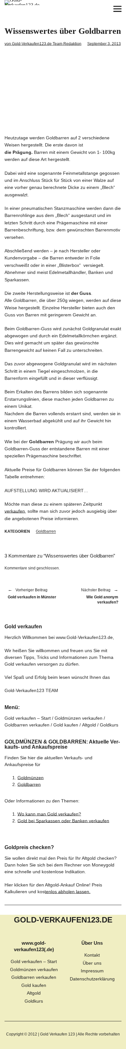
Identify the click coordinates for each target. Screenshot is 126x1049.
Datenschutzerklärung (92, 978)
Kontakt (92, 955)
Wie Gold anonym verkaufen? (93, 596)
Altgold (89, 724)
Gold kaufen (65, 724)
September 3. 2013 (104, 44)
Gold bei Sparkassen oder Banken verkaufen (63, 820)
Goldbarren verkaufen (27, 724)
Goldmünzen (30, 777)
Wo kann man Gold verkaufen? (49, 814)
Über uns (92, 963)
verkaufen (15, 511)
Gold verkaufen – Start (28, 718)
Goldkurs (109, 724)
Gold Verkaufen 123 (57, 1034)
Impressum (92, 970)
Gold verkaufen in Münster (32, 594)
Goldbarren (46, 531)
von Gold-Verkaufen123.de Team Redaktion (43, 44)
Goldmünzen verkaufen (78, 718)
